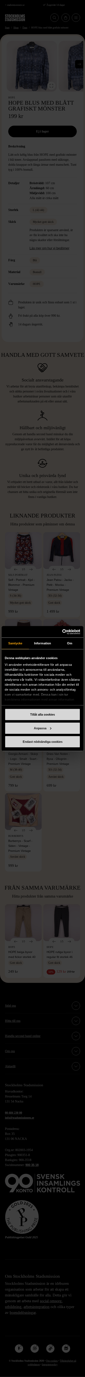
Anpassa (40, 728)
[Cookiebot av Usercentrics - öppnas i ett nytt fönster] (62, 631)
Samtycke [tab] (15, 643)
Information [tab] (42, 643)
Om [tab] (69, 643)
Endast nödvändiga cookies (43, 741)
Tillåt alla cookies (42, 714)
